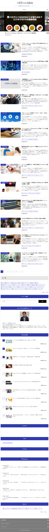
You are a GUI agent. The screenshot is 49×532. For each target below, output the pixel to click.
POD (33, 282)
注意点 (36, 139)
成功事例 (30, 54)
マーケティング (39, 105)
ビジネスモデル (25, 105)
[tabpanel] (24, 22)
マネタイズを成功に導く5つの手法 (10, 486)
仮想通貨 (24, 54)
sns (37, 282)
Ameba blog (25, 459)
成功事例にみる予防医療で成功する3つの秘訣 (12, 463)
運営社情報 (3, 520)
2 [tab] (23, 36)
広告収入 (32, 211)
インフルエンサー (40, 284)
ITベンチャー (25, 175)
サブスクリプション (6, 289)
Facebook (15, 282)
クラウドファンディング (24, 287)
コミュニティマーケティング (37, 287)
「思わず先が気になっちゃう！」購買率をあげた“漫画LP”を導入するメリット (18, 478)
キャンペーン (13, 287)
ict (20, 282)
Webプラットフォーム (6, 284)
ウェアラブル (5, 287)
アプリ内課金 (31, 284)
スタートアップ (39, 175)
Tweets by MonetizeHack (8, 442)
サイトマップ (4, 526)
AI (23, 72)
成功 (39, 193)
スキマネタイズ (32, 175)
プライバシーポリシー (5, 523)
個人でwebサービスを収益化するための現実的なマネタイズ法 (15, 470)
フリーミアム (25, 139)
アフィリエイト (17, 284)
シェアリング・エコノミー (18, 289)
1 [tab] (21, 36)
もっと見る (46, 292)
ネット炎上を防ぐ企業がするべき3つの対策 (12, 493)
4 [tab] (27, 36)
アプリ (24, 284)
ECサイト (8, 282)
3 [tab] (25, 36)
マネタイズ (32, 105)
